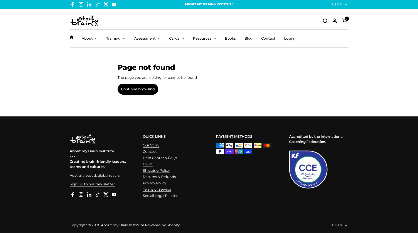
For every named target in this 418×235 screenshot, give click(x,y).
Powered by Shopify (162, 225)
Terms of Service (157, 189)
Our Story (151, 145)
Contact (150, 151)
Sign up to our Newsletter (92, 184)
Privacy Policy (154, 183)
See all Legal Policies (160, 196)
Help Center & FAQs (160, 158)
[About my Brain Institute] (84, 20)
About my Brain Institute (122, 225)
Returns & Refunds (159, 177)
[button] (325, 21)
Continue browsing (138, 89)
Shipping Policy (156, 170)
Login (148, 164)
